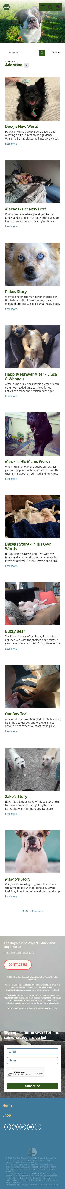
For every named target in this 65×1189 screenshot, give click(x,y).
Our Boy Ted (16, 714)
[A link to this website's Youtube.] (30, 1127)
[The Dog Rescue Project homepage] (19, 7)
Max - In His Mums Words (27, 461)
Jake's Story (16, 796)
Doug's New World (21, 126)
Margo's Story (17, 879)
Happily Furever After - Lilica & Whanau (31, 376)
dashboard (20, 1160)
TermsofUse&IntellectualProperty (21, 1162)
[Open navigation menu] (43, 7)
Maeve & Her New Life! (25, 209)
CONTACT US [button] (18, 965)
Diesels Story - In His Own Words (28, 546)
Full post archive (36, 911)
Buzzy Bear (15, 631)
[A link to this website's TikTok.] (38, 1127)
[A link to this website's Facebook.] (7, 1127)
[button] (50, 7)
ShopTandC (31, 1160)
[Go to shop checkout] (58, 7)
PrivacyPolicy (43, 1160)
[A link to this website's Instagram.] (15, 1127)
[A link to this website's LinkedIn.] (22, 1127)
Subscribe (32, 1086)
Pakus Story (16, 291)
